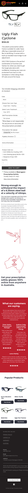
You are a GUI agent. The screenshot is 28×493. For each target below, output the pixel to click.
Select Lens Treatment (9, 109)
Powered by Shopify (18, 488)
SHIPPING (6, 443)
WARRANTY (6, 440)
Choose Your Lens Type (9, 103)
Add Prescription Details (10, 115)
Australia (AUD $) (13, 480)
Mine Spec (11, 488)
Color (3, 96)
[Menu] (25, 3)
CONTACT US (6, 437)
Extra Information (8, 143)
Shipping (14, 89)
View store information (11, 179)
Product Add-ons (7, 150)
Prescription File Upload (9, 130)
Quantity (4, 160)
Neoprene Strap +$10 (10, 157)
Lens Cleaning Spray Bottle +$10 (13, 154)
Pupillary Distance (8, 136)
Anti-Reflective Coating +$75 (12, 152)
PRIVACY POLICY (7, 434)
